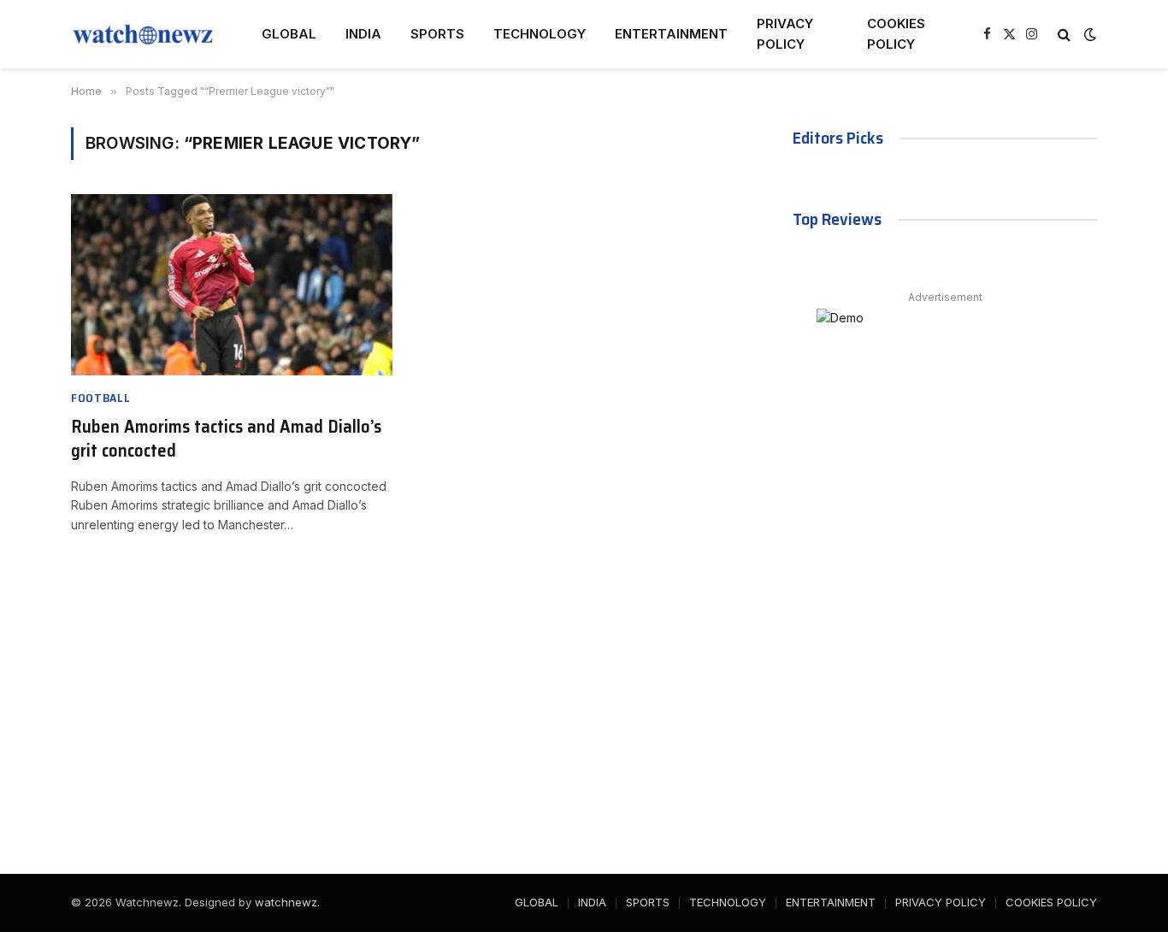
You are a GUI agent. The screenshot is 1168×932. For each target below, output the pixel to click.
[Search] (1064, 34)
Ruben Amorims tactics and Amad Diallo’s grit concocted (226, 439)
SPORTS (437, 34)
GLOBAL (289, 34)
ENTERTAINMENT (671, 34)
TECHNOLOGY (539, 34)
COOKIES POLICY (896, 33)
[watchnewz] (144, 34)
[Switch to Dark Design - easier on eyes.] (1088, 34)
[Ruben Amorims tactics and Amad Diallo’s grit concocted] (231, 284)
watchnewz (286, 902)
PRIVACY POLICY (785, 33)
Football (101, 398)
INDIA (363, 34)
